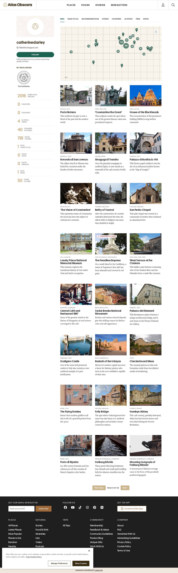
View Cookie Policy (34, 557)
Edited (146, 19)
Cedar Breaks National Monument (108, 312)
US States (128, 19)
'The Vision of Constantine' (75, 210)
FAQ (119, 530)
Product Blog (96, 538)
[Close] (89, 551)
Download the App (134, 509)
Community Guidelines (101, 534)
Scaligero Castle (69, 361)
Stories (105, 19)
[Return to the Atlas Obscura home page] (18, 5)
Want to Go (73, 19)
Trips (65, 520)
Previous (99, 488)
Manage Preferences (59, 563)
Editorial (41, 520)
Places (12, 520)
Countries (116, 19)
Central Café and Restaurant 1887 (70, 312)
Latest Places (15, 530)
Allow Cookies (81, 563)
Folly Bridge (102, 411)
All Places (13, 525)
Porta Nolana (68, 112)
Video (39, 542)
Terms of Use (123, 551)
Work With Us (97, 546)
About (120, 525)
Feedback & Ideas (99, 530)
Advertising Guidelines (128, 538)
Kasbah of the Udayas (108, 361)
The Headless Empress (108, 260)
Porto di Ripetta (69, 462)
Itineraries (40, 534)
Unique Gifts (96, 542)
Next (125, 488)
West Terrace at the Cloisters (141, 262)
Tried (138, 19)
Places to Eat (14, 538)
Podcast (40, 546)
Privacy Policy (124, 542)
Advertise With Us (126, 534)
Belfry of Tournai (104, 210)
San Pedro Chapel (140, 210)
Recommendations (90, 19)
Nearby (12, 546)
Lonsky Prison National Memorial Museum (73, 262)
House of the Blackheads (144, 112)
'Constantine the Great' (108, 112)
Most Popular (15, 534)
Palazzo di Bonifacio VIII (144, 159)
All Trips (66, 525)
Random (12, 542)
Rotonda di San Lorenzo (74, 159)
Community (97, 520)
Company (122, 520)
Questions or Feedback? (89, 570)
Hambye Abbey (139, 411)
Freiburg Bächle (104, 462)
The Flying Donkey (70, 411)
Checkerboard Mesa (142, 361)
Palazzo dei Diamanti (142, 310)
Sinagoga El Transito (107, 159)
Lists (38, 538)
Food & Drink (42, 530)
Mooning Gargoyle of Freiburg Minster (142, 463)
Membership (96, 525)
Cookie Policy (124, 546)
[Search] (173, 5)
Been (62, 19)
